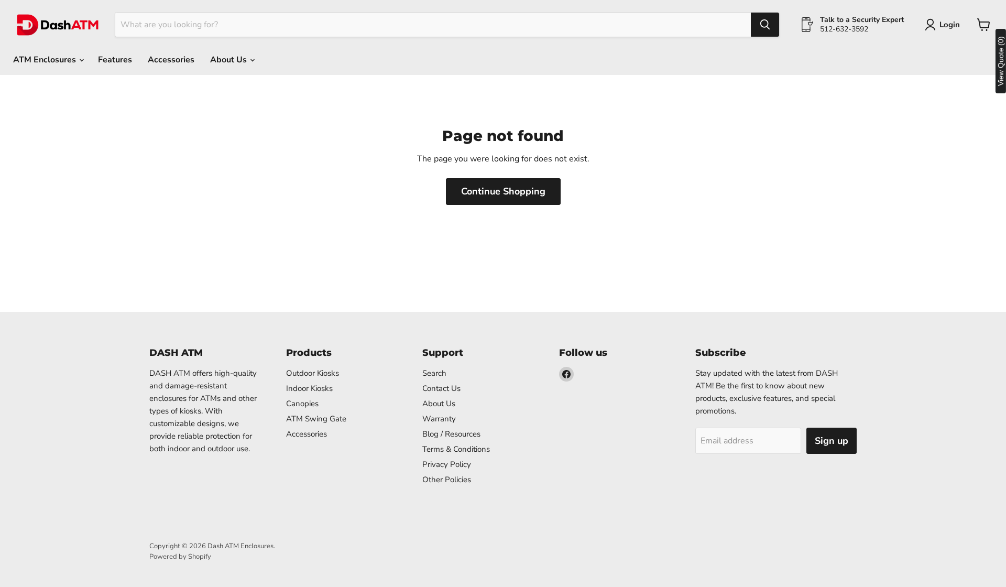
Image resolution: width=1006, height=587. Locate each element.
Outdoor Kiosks (312, 373)
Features (115, 60)
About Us (229, 60)
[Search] (765, 25)
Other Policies (446, 479)
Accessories (171, 60)
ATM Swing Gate (316, 419)
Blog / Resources (451, 434)
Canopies (302, 403)
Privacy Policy (446, 464)
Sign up (831, 440)
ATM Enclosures (45, 60)
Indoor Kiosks (309, 388)
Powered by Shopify (180, 556)
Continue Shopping (503, 191)
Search (434, 373)
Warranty (439, 419)
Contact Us (441, 388)
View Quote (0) (1001, 61)
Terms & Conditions (456, 449)
